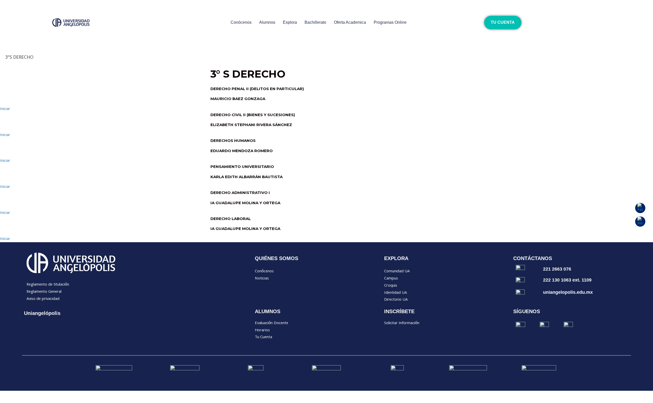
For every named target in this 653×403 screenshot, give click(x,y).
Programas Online (390, 22)
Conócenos (241, 22)
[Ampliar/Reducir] (10, 394)
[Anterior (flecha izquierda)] (10, 400)
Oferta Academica (350, 22)
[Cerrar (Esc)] (74, 394)
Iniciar (5, 109)
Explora (290, 22)
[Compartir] (53, 394)
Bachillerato (315, 22)
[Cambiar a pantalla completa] (31, 394)
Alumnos (267, 22)
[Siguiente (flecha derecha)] (31, 400)
